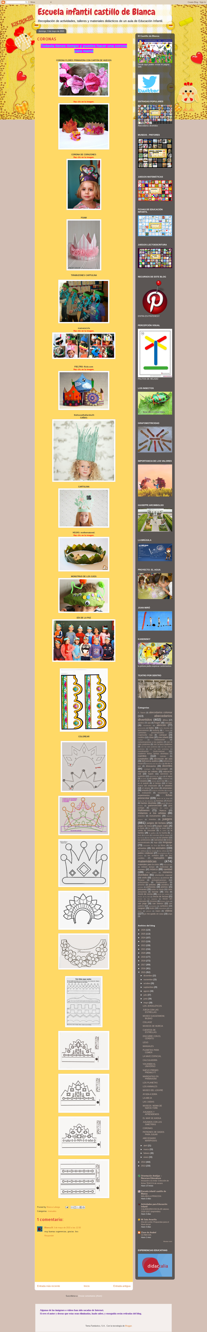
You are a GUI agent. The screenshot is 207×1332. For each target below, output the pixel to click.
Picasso (141, 880)
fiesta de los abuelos (145, 801)
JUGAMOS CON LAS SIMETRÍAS (152, 1123)
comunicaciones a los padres (150, 742)
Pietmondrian (161, 882)
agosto (147, 991)
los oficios (162, 851)
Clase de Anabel (148, 1232)
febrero (147, 1153)
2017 (143, 965)
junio (146, 999)
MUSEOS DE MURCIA (153, 1026)
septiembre (149, 987)
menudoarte (168, 864)
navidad (168, 869)
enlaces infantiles (158, 790)
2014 (143, 1162)
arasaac (168, 723)
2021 (143, 949)
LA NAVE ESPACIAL (152, 1056)
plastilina (165, 885)
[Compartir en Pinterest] (83, 1207)
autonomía (141, 728)
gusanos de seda (160, 808)
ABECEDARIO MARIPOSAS (150, 1139)
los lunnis (152, 851)
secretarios (153, 906)
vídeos (168, 910)
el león (154, 781)
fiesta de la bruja (163, 798)
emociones (167, 788)
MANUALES (148, 1046)
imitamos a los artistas (152, 813)
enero (146, 1157)
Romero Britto (165, 901)
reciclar (155, 892)
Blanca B (48, 1227)
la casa (163, 828)
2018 (143, 961)
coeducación (159, 740)
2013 (143, 1166)
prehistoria (150, 887)
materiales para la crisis (148, 864)
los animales (159, 848)
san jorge (142, 903)
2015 (143, 972)
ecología (147, 769)
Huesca (162, 810)
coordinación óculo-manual (151, 751)
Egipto (151, 774)
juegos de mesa (145, 826)
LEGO (145, 1042)
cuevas (163, 756)
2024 (143, 938)
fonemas (159, 801)
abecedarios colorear (160, 712)
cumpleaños (143, 759)
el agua (169, 776)
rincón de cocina (145, 894)
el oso (170, 781)
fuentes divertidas (149, 803)
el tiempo (157, 783)
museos (141, 869)
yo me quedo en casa (153, 914)
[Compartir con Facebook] (80, 1207)
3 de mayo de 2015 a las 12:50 (67, 1227)
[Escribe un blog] (75, 1207)
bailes (151, 728)
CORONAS (148, 1128)
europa (169, 790)
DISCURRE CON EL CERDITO (152, 1037)
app (149, 723)
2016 (143, 968)
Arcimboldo (147, 725)
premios (164, 887)
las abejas (166, 835)
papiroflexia (156, 878)
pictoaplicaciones (159, 880)
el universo (167, 785)
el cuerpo (153, 778)
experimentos (144, 795)
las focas (141, 838)
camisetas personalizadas (151, 733)
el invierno (142, 781)
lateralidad (158, 840)
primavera (142, 889)
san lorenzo (157, 903)
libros (163, 845)
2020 (143, 953)
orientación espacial (163, 875)
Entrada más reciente (48, 1286)
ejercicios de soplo (156, 776)
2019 (143, 957)
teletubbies (163, 908)
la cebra (163, 830)
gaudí (163, 803)
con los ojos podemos (159, 749)
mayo (146, 1003)
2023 (143, 941)
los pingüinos (162, 853)
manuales (52, 1211)
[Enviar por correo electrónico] (72, 1207)
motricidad (164, 867)
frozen (169, 801)
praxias (140, 887)
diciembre (148, 975)
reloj (166, 892)
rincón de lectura (160, 896)
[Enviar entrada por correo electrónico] (66, 1207)
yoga (170, 914)
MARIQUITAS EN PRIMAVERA (150, 1077)
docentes (167, 766)
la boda (141, 828)
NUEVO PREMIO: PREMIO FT (151, 1071)
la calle (151, 828)
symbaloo (164, 906)
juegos (167, 819)
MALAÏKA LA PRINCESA (151, 1196)
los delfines (142, 851)
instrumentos (155, 816)
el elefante (166, 778)
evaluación (146, 793)
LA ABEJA (147, 1098)
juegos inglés (162, 826)
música (154, 869)
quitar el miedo (157, 889)
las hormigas (151, 838)
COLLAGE (147, 1022)
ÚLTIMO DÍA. (146, 1235)
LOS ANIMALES (150, 1086)
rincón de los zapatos (147, 899)
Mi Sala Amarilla (149, 1219)
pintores (152, 884)
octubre (147, 983)
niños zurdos (151, 872)
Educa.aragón (162, 769)
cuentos (142, 756)
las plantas (163, 838)
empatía (145, 790)
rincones (153, 901)
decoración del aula (163, 759)
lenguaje (167, 842)
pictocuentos (143, 882)
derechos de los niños (154, 763)
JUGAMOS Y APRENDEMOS (151, 1113)
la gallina (152, 833)
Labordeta (156, 835)
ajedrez (141, 723)
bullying (156, 730)
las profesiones (144, 840)
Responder (49, 1235)
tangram (141, 908)
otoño (144, 878)
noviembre (148, 979)
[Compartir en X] (77, 1207)
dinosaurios (151, 766)
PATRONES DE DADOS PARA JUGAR (153, 1133)
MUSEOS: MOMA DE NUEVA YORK (152, 1107)
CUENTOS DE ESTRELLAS (150, 1031)
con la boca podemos (163, 744)
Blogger (128, 1326)
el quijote (145, 783)
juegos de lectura (156, 823)
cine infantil (163, 737)
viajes (157, 911)
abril (146, 1145)
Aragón (157, 723)
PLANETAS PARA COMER (151, 1051)
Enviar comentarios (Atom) (90, 1296)
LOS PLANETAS (150, 1083)
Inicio (87, 1286)
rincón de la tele (144, 896)
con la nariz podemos (149, 747)
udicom (148, 911)
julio (146, 995)
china (151, 737)
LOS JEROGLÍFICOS (152, 1006)
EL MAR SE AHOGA (152, 1118)
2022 (143, 945)
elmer (156, 788)
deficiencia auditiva (150, 761)
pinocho (141, 885)
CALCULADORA (150, 1060)
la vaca (146, 835)
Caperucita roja (145, 735)
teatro (152, 908)
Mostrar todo (167, 1241)
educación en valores (148, 771)
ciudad (140, 740)
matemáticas (147, 861)
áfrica (165, 720)
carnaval (163, 735)
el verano (146, 788)
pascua (166, 878)
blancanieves (143, 730)
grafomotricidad (155, 805)
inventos (152, 819)
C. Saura (166, 730)
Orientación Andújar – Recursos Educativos (151, 1177)
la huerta (163, 833)
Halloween (144, 810)
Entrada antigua (121, 1286)
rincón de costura (163, 894)
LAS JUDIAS (148, 1102)
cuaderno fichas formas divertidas (153, 754)
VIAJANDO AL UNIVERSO (149, 1065)
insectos (141, 816)
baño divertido (164, 728)
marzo (147, 1149)
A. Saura (141, 713)
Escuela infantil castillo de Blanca (96, 12)
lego (156, 842)
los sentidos (153, 855)
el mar (162, 781)
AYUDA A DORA (150, 1094)
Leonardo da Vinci (150, 845)
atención (161, 725)
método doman (148, 867)
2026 (143, 930)
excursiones (163, 793)
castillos (141, 737)
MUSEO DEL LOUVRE (153, 1090)
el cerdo (144, 778)
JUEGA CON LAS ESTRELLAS (151, 1011)
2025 (143, 934)
